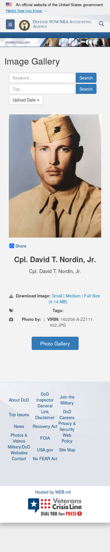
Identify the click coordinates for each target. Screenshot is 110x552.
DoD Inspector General (45, 400)
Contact (19, 458)
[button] (27, 11)
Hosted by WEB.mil (53, 492)
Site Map (67, 450)
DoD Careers (67, 414)
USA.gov (45, 450)
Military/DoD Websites (19, 450)
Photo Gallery (55, 343)
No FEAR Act (45, 458)
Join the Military (67, 400)
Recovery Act (45, 426)
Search (86, 78)
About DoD (19, 400)
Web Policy (67, 438)
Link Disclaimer (45, 414)
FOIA (45, 438)
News (19, 426)
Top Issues (19, 414)
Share (20, 245)
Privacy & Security (67, 426)
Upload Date (25, 100)
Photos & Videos (19, 438)
